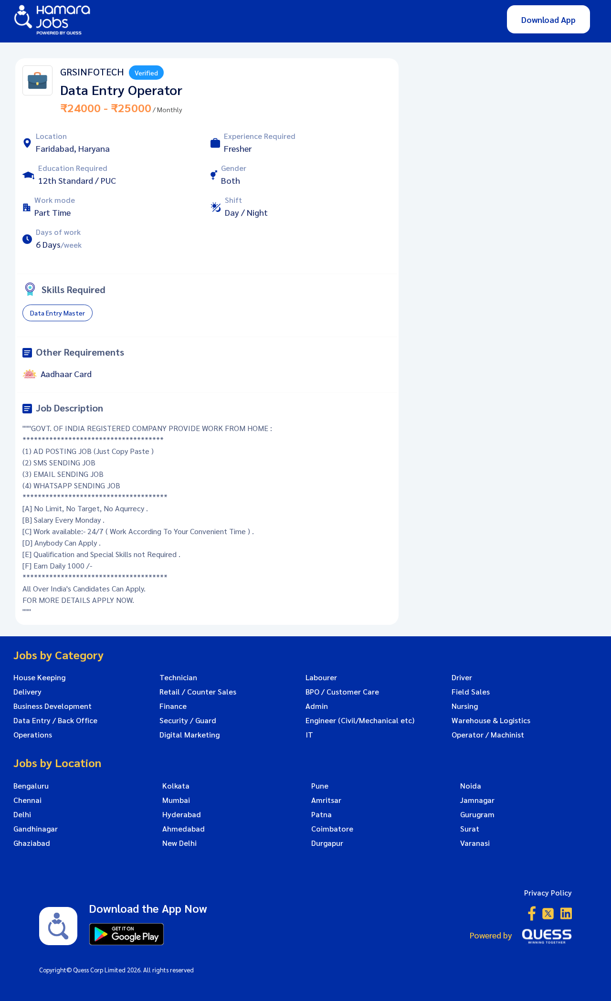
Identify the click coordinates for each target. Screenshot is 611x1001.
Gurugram (477, 814)
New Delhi (179, 843)
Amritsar (326, 800)
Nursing (465, 706)
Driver (462, 677)
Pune (319, 785)
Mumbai (176, 800)
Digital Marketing (189, 734)
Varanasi (475, 843)
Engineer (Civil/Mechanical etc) (360, 720)
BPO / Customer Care (342, 691)
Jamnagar (477, 800)
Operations (32, 734)
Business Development (52, 706)
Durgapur (327, 843)
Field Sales (471, 691)
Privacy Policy (548, 892)
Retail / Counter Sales (197, 691)
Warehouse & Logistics (491, 720)
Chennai (27, 800)
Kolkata (176, 785)
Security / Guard (187, 720)
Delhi (22, 814)
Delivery (27, 691)
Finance (173, 706)
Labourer (321, 677)
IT (309, 734)
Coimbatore (332, 828)
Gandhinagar (35, 828)
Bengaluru (31, 785)
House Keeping (39, 677)
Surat (469, 828)
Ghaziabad (31, 843)
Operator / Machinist (488, 734)
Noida (470, 785)
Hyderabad (181, 814)
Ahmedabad (183, 828)
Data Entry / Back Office (55, 720)
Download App (548, 19)
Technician (178, 677)
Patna (321, 814)
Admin (317, 706)
